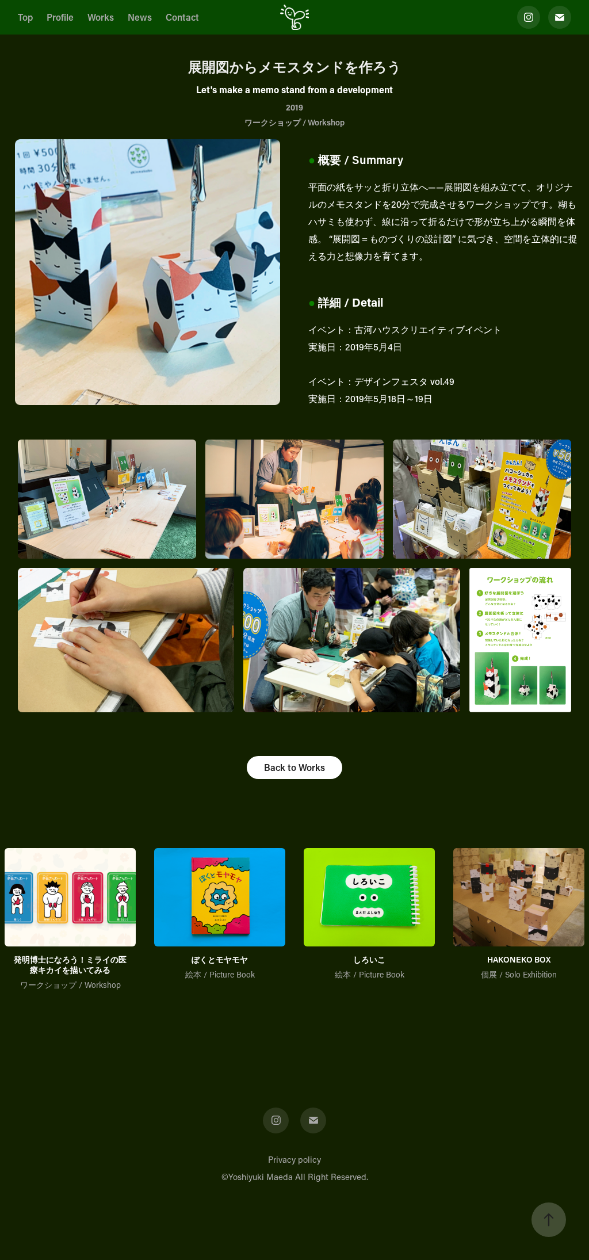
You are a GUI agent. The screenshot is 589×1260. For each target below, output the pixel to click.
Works (100, 17)
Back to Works (294, 767)
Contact (182, 17)
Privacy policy (294, 1159)
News (140, 17)
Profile (60, 17)
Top (25, 17)
